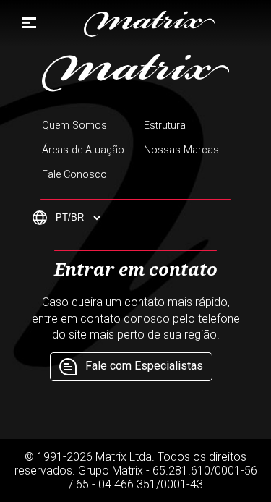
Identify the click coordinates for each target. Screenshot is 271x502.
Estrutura (165, 125)
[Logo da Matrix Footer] (135, 73)
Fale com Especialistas (144, 366)
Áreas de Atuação (83, 150)
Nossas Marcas (181, 150)
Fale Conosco (74, 175)
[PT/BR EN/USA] (68, 217)
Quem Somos (74, 125)
